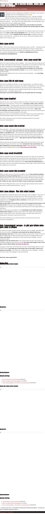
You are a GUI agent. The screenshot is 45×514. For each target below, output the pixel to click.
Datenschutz (3, 512)
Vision (18, 9)
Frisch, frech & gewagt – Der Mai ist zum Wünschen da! (16, 382)
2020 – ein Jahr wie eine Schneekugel (11, 381)
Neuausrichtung (4, 9)
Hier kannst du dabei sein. (22, 244)
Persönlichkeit (12, 9)
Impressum (10, 512)
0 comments (24, 9)
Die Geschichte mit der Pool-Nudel (11, 379)
